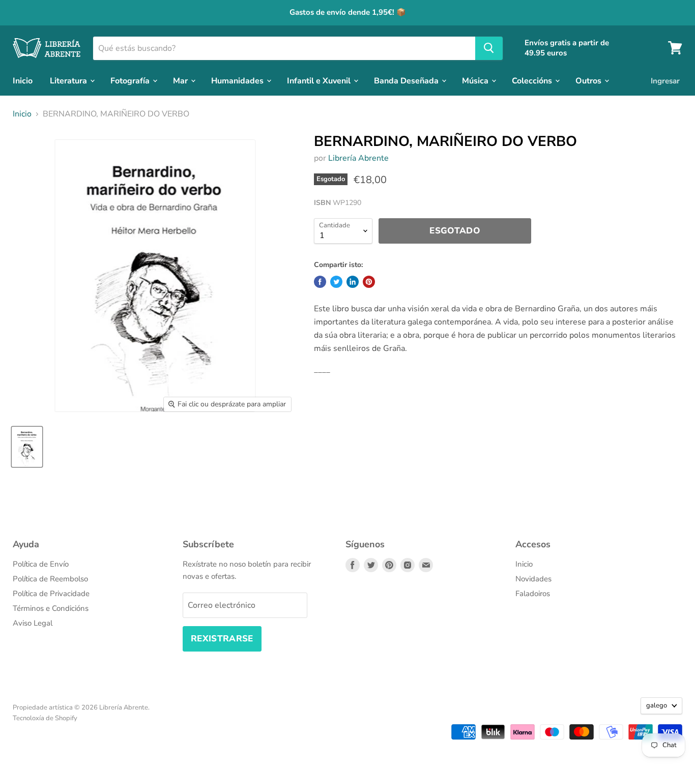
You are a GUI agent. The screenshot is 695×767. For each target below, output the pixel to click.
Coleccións (533, 80)
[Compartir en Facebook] (320, 282)
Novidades (533, 579)
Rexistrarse (222, 638)
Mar (181, 80)
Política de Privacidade (51, 593)
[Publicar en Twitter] (336, 282)
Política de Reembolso (50, 579)
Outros (589, 80)
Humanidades (238, 80)
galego (656, 705)
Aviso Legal (32, 623)
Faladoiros (532, 593)
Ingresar (665, 80)
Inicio (23, 80)
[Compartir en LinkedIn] (352, 282)
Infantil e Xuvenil (320, 80)
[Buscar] (489, 48)
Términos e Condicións (51, 608)
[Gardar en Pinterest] (369, 282)
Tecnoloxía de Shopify (45, 718)
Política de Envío (41, 564)
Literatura (69, 80)
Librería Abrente (358, 158)
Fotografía (131, 80)
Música (476, 80)
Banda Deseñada (407, 80)
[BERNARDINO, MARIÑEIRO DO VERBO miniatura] (27, 447)
